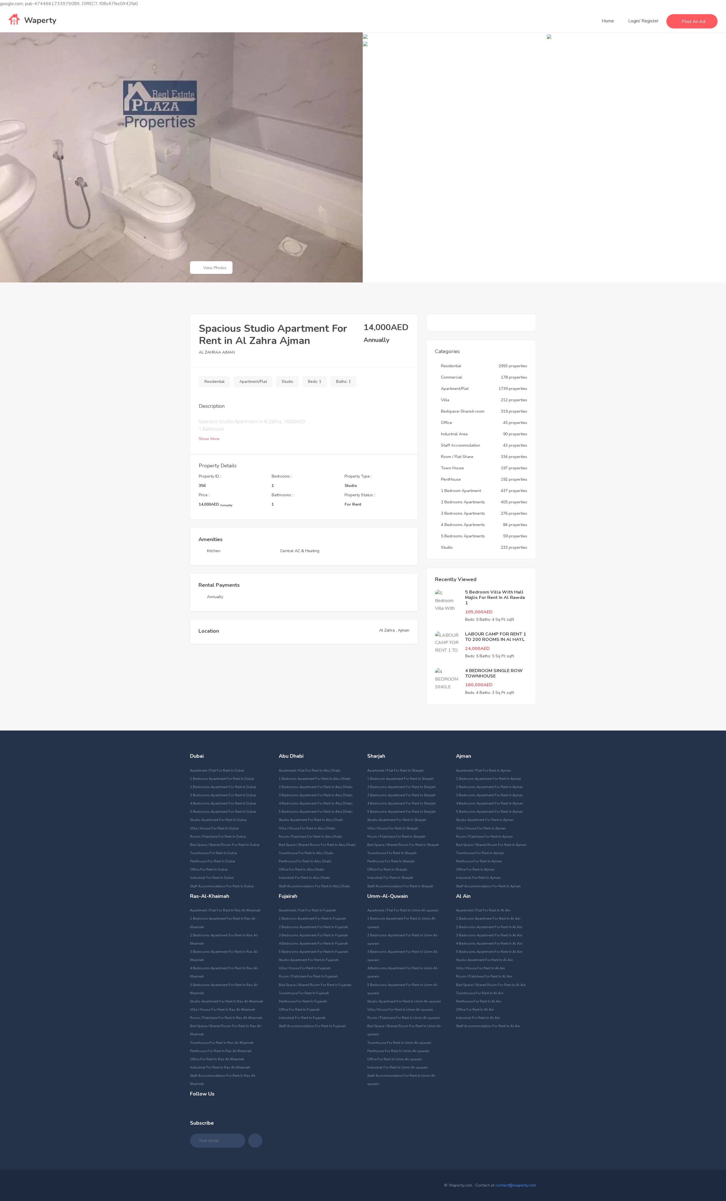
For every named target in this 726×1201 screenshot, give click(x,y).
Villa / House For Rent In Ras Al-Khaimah (222, 1009)
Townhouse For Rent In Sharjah (392, 853)
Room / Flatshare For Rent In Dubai (218, 836)
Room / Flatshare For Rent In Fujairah (308, 976)
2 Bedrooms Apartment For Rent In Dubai (223, 787)
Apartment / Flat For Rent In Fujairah (307, 910)
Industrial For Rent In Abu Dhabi (304, 877)
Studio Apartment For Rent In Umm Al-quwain (404, 1001)
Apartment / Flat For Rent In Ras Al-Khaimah (225, 910)
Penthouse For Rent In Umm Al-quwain (398, 1051)
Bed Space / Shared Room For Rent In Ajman (491, 845)
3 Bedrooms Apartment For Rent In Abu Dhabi (316, 795)
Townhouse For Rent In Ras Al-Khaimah (222, 1042)
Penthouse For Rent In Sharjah (391, 861)
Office (446, 422)
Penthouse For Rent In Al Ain (478, 1001)
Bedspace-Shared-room (462, 411)
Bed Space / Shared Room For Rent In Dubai (224, 845)
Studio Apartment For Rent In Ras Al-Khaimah (226, 1001)
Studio (287, 381)
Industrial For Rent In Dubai (212, 877)
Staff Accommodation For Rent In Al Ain (488, 1026)
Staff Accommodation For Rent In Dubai (222, 886)
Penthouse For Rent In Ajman (479, 861)
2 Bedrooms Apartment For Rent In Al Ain (489, 927)
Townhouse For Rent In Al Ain (479, 993)
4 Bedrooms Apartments (463, 524)
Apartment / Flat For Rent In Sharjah (395, 770)
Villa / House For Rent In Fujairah (305, 968)
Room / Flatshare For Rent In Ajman (484, 836)
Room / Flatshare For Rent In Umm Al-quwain (403, 1018)
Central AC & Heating (299, 551)
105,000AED (479, 612)
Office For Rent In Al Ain (475, 1009)
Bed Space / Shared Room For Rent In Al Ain (491, 985)
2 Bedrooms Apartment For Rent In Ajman (489, 787)
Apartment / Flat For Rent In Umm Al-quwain (402, 910)
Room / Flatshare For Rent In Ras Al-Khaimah (226, 1018)
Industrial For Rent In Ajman (478, 877)
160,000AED (479, 685)
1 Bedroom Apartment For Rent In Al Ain (488, 918)
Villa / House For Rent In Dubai (214, 828)
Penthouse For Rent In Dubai (212, 861)
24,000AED (477, 648)
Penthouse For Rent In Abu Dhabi (305, 861)
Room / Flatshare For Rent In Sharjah (396, 836)
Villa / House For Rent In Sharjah (392, 828)
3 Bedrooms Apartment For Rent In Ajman (489, 795)
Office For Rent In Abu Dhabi (301, 869)
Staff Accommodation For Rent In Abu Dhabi (314, 886)
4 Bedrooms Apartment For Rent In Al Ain (489, 943)
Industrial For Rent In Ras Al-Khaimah (220, 1067)
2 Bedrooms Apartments (463, 502)
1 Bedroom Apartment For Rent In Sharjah (400, 778)
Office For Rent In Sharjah (387, 869)
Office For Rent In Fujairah (299, 1009)
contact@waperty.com (515, 1185)
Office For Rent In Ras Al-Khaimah (217, 1059)
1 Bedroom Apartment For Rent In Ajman (488, 778)
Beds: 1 (314, 381)
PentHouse (451, 479)
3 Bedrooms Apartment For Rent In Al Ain (489, 935)
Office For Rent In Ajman (475, 869)
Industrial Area (454, 434)
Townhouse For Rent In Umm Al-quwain (399, 1042)
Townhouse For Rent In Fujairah (304, 993)
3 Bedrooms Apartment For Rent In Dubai (223, 795)
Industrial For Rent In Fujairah (302, 1018)
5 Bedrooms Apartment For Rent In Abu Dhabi (316, 811)
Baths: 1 (343, 381)
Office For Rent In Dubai (209, 869)
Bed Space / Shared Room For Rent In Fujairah (315, 985)
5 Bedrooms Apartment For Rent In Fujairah (313, 951)
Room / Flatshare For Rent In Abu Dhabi (310, 836)
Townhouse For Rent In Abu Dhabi (306, 853)
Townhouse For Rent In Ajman (480, 853)
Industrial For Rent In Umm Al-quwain (397, 1067)
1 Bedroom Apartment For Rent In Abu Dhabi (315, 778)
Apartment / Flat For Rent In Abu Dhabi (310, 770)
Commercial (451, 377)
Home (608, 21)
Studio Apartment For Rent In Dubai (218, 820)
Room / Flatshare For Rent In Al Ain (484, 976)
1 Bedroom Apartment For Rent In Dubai (222, 778)
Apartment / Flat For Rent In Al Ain (483, 910)
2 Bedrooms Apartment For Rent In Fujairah (313, 927)
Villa (445, 400)
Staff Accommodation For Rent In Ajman (488, 886)
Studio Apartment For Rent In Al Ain (484, 960)
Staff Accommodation (460, 445)
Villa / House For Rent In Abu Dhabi (307, 828)
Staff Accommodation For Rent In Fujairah (312, 1026)
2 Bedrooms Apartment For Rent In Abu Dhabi (316, 787)
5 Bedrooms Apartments (463, 536)
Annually (215, 597)
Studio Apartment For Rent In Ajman (485, 820)
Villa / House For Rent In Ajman (481, 828)
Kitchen (213, 551)
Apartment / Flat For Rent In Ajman (483, 770)
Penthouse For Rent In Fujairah (303, 1001)
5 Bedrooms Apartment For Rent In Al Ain (489, 951)
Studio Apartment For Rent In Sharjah (396, 820)
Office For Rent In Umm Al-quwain (394, 1059)
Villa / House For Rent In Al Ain (480, 968)
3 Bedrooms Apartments (463, 513)
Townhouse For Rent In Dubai (213, 853)
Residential (214, 381)
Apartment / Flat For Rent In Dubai (217, 770)
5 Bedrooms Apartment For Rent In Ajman (489, 811)
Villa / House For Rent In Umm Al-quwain (400, 1009)
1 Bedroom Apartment (461, 490)
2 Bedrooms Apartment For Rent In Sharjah (401, 787)
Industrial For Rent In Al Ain (478, 1018)
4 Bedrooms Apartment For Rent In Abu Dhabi (316, 803)
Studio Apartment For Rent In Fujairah (309, 960)
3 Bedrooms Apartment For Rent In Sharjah (401, 795)
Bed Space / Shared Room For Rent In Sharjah (403, 845)
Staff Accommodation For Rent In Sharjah (400, 886)
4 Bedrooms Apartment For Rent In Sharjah (401, 803)
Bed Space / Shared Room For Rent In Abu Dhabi (317, 845)
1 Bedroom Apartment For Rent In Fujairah (312, 918)
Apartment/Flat (253, 381)
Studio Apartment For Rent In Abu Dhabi (311, 820)
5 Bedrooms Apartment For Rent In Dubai (223, 811)
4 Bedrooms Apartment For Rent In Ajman (489, 803)
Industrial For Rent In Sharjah (390, 877)
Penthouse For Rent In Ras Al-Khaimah (221, 1051)
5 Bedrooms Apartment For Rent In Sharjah (401, 811)
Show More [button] (210, 439)
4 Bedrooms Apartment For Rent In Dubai (223, 803)
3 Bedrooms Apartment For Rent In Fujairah (313, 935)
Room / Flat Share (457, 456)
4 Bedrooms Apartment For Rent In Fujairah (313, 943)
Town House (452, 468)
